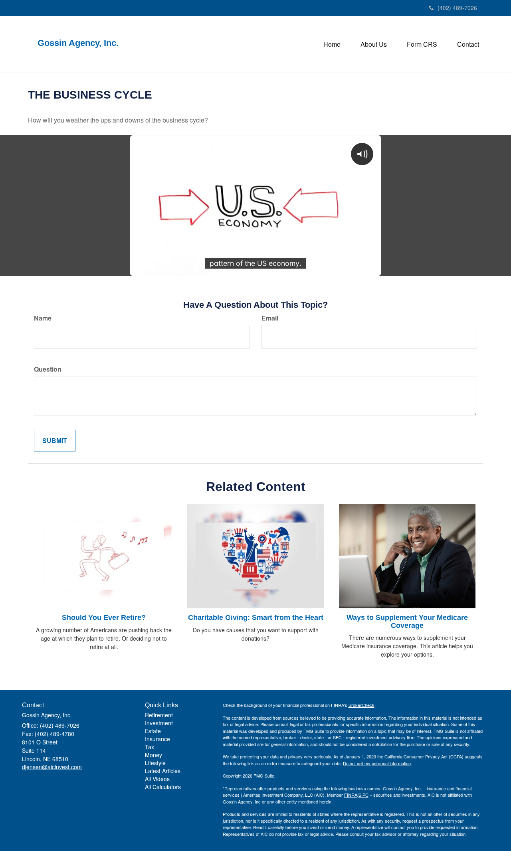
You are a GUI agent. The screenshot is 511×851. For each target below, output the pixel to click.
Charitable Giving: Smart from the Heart (255, 617)
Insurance (157, 739)
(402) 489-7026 (457, 8)
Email (269, 318)
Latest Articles (162, 771)
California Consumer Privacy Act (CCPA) (423, 756)
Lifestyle (155, 763)
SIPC (363, 795)
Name (42, 318)
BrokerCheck (361, 705)
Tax (149, 747)
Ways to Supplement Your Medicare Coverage (407, 621)
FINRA (350, 795)
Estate (153, 731)
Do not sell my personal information (377, 763)
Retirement (159, 715)
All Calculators (163, 787)
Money (153, 755)
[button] (374, 44)
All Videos (157, 779)
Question (47, 369)
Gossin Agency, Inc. (80, 43)
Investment (159, 723)
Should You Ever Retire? (104, 617)
